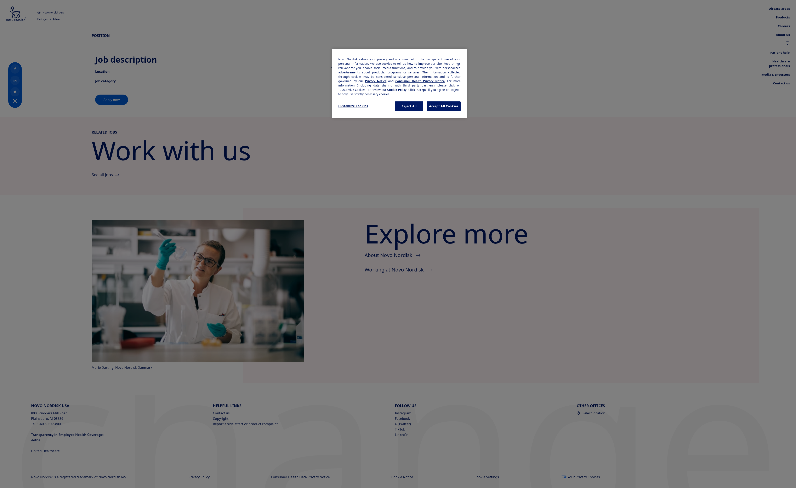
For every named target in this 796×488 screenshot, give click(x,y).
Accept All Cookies (443, 106)
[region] (399, 83)
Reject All (409, 106)
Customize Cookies (353, 106)
